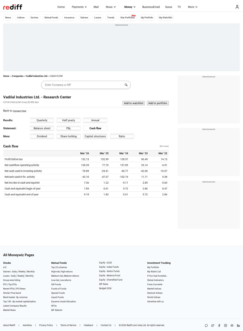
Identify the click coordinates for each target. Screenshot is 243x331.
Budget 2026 (105, 288)
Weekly (22, 271)
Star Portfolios (127, 17)
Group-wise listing (11, 280)
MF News (103, 284)
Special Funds (58, 293)
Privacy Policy (46, 325)
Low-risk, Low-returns (61, 280)
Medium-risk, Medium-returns (65, 276)
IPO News (20, 289)
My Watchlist (165, 17)
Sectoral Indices (154, 293)
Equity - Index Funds (109, 267)
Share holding (68, 136)
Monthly (31, 271)
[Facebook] (219, 325)
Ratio (122, 136)
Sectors (34, 17)
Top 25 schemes (59, 267)
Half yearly (68, 120)
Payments (78, 7)
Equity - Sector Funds (109, 271)
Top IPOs (12, 284)
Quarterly (42, 120)
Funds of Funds (58, 289)
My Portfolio (147, 17)
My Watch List (154, 271)
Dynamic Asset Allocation (63, 301)
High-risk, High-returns (62, 271)
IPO (5, 284)
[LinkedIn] (238, 325)
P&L (68, 128)
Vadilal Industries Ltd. (37, 76)
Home (61, 7)
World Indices (153, 297)
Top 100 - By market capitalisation (19, 301)
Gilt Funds (56, 284)
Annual (95, 120)
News (109, 7)
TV (179, 7)
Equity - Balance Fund (109, 275)
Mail (96, 7)
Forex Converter (154, 284)
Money (128, 7)
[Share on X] (212, 325)
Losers (97, 17)
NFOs (54, 306)
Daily (14, 271)
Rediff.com (132, 325)
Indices (21, 17)
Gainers (84, 17)
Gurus (168, 7)
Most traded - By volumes (15, 297)
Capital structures (95, 136)
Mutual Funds (51, 17)
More (191, 7)
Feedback (88, 325)
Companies (17, 76)
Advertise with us (155, 301)
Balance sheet (42, 128)
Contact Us (106, 325)
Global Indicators (155, 280)
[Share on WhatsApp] (206, 325)
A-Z (4, 267)
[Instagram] (225, 325)
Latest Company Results (15, 306)
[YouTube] (232, 325)
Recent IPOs (9, 289)
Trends (110, 17)
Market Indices (154, 289)
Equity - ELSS (105, 262)
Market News (9, 310)
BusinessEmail (151, 7)
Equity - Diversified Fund (110, 280)
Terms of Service (68, 325)
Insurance (69, 17)
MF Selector (56, 310)
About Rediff (9, 325)
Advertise (27, 325)
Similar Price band (12, 293)
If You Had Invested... (157, 276)
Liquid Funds (57, 297)
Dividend (42, 136)
